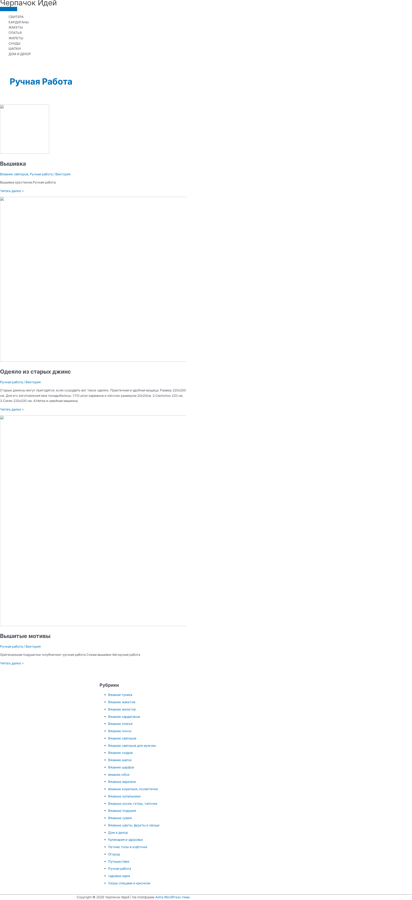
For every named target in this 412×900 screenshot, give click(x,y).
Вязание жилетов (122, 709)
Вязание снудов (120, 753)
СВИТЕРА (16, 17)
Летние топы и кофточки (127, 847)
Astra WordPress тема (172, 897)
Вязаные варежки (122, 782)
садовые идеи (119, 876)
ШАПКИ (15, 49)
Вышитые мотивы (25, 636)
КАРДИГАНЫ (19, 22)
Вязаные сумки (120, 818)
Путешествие (118, 861)
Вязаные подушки (122, 811)
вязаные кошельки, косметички (133, 789)
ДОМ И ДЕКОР (20, 54)
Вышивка (13, 163)
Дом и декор (118, 832)
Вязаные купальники (124, 796)
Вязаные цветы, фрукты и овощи (133, 825)
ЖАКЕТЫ (16, 27)
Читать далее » (12, 191)
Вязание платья (120, 724)
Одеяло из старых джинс (35, 371)
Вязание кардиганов (124, 717)
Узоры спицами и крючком (129, 883)
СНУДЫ (14, 43)
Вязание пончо (120, 731)
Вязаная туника (120, 695)
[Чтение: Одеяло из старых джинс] (110, 360)
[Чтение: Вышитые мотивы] (110, 625)
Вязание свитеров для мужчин (132, 746)
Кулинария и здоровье (125, 840)
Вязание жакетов (121, 702)
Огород (114, 854)
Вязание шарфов (121, 767)
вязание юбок (119, 775)
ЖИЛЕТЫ (16, 38)
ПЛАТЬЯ (15, 33)
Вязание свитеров (14, 174)
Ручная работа (41, 174)
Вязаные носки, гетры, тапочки (132, 804)
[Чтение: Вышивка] (24, 152)
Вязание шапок (120, 760)
